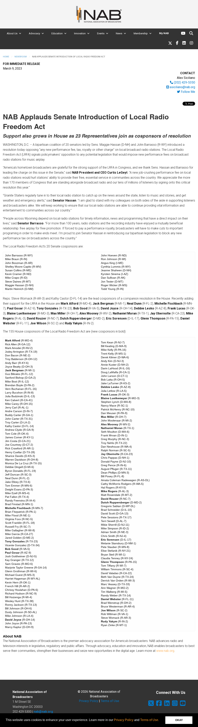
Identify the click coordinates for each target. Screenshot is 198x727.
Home (6, 56)
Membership (141, 33)
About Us (12, 33)
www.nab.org (165, 651)
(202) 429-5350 (184, 82)
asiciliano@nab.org (182, 87)
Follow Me (187, 92)
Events (100, 33)
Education (57, 33)
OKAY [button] (179, 720)
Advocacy (34, 33)
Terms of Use (110, 701)
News (119, 33)
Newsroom (21, 56)
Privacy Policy (123, 720)
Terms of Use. (149, 720)
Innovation (80, 33)
